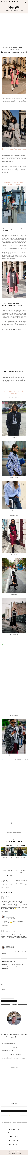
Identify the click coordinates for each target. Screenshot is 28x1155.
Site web (3, 995)
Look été (14, 1061)
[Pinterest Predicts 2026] (7, 864)
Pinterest (14, 1144)
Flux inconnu (14, 1115)
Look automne (4, 1058)
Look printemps (22, 1058)
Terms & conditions (6, 1122)
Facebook (14, 1140)
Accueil (3, 47)
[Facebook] (14, 2)
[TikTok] (12, 2)
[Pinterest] (7, 2)
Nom (2, 984)
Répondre (5, 911)
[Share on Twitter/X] (9, 875)
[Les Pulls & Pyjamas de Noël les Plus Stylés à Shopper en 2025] (20, 864)
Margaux (7, 930)
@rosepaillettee (14, 1067)
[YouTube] (9, 2)
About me (14, 1124)
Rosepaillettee (14, 7)
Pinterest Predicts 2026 (7, 870)
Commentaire (5, 968)
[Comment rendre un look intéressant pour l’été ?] (7, 851)
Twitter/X (14, 1129)
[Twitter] (1, 2)
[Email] (21, 841)
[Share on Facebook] (7, 875)
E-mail (3, 989)
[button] (26, 2)
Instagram (14, 1133)
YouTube (14, 1148)
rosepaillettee (10, 915)
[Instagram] (4, 2)
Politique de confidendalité (19, 1122)
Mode (17, 49)
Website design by (14, 1153)
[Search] (17, 2)
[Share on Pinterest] (11, 875)
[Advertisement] (14, 28)
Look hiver (12, 1057)
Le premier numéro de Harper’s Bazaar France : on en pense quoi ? (7, 884)
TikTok (14, 1136)
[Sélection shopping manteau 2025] (20, 851)
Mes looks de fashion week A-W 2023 (21, 882)
